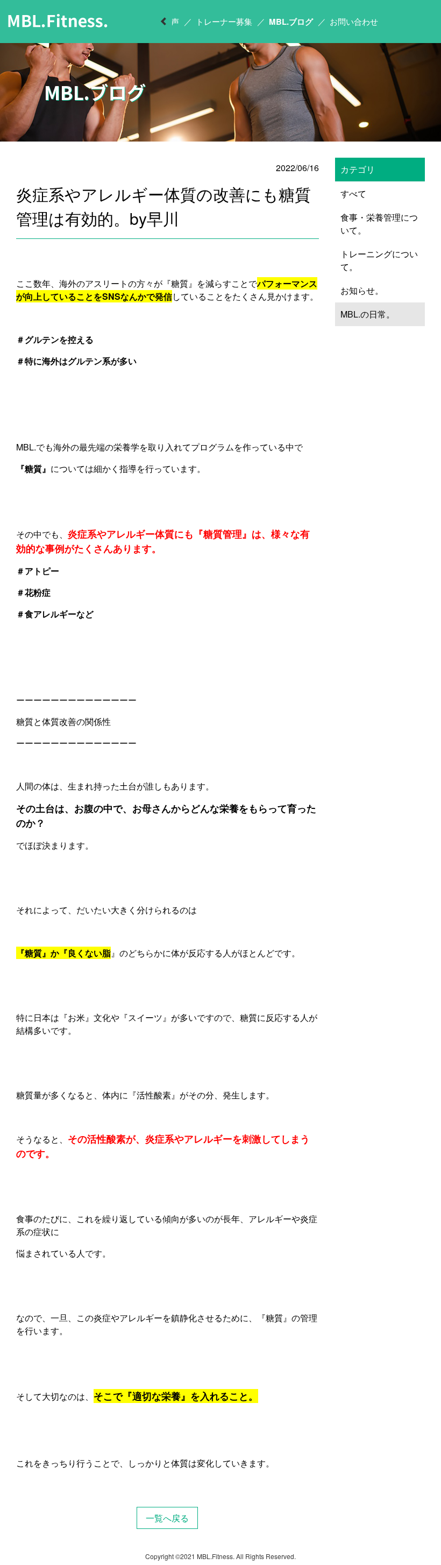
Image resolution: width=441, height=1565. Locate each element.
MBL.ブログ (291, 21)
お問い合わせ (354, 21)
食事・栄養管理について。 (379, 223)
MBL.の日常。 (367, 314)
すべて (353, 193)
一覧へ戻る (167, 1518)
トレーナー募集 (224, 21)
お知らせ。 (361, 290)
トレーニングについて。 (379, 260)
